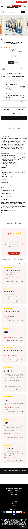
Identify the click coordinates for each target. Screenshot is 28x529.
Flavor (14, 65)
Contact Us (14, 503)
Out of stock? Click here (14, 109)
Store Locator (14, 486)
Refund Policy (14, 494)
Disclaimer (14, 125)
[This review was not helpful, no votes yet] (22, 281)
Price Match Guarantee (14, 490)
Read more (8, 383)
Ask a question (14, 128)
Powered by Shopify (14, 527)
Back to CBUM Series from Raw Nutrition (15, 471)
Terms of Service (14, 497)
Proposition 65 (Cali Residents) (14, 488)
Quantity (14, 54)
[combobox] (14, 12)
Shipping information (14, 123)
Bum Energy (4, 136)
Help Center (14, 501)
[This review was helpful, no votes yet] (20, 281)
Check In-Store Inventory (13, 76)
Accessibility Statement (14, 499)
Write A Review (14, 253)
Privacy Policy (14, 492)
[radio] (11, 62)
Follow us (14, 509)
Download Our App (21, 1)
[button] (2, 40)
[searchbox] (7, 259)
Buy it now (14, 118)
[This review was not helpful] (22, 301)
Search (22, 12)
